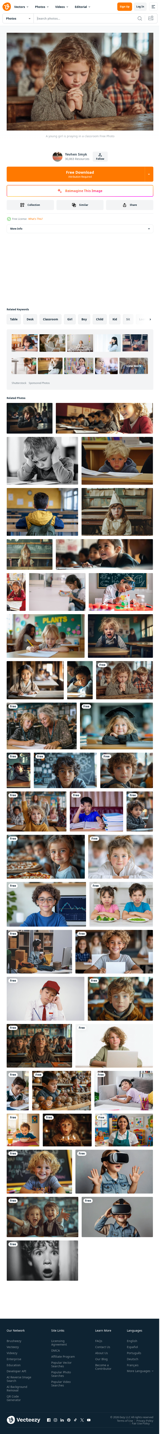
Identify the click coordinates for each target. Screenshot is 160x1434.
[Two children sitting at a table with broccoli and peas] (121, 902)
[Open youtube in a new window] (88, 1418)
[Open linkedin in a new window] (62, 1418)
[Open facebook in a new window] (48, 1418)
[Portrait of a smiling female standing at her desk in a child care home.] (124, 1128)
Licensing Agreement (58, 1340)
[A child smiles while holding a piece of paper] (114, 949)
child (99, 317)
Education (14, 1363)
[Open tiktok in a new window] (75, 1418)
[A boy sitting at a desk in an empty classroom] (42, 510)
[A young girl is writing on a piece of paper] (46, 634)
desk (30, 317)
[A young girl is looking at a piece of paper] (16, 590)
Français (129, 1363)
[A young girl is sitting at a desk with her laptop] (104, 416)
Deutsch (129, 1357)
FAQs (97, 1339)
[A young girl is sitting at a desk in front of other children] (104, 552)
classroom (50, 317)
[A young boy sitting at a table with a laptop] (114, 1043)
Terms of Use (122, 1418)
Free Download (80, 174)
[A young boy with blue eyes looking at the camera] (65, 768)
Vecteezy (13, 1345)
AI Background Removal (17, 1386)
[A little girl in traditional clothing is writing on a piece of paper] (35, 678)
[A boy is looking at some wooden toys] (61, 1088)
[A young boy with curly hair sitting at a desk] (126, 768)
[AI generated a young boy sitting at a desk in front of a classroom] (29, 416)
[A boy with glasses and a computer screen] (46, 902)
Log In (140, 6)
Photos (40, 7)
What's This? (35, 219)
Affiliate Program (56, 1356)
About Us (100, 1351)
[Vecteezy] (6, 7)
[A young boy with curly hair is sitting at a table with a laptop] (139, 809)
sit (128, 317)
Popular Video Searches (60, 1385)
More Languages (135, 1369)
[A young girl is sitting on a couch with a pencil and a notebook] (123, 1088)
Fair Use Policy (138, 1421)
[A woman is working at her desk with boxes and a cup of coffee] (39, 949)
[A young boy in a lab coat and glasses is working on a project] (121, 590)
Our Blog (100, 1357)
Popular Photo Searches (60, 1375)
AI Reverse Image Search (16, 1377)
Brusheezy (14, 1339)
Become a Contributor (102, 1365)
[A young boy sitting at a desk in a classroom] (117, 459)
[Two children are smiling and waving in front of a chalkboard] (42, 1215)
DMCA (54, 1348)
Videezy (12, 1351)
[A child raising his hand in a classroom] (36, 809)
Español (129, 1345)
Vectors (19, 7)
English (129, 1339)
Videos (60, 7)
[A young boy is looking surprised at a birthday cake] (67, 1128)
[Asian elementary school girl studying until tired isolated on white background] (45, 997)
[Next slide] (143, 317)
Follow (100, 159)
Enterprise (14, 1357)
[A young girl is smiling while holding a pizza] (46, 855)
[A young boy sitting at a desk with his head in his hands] (80, 678)
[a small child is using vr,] (114, 1169)
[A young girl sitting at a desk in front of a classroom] (39, 1043)
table (14, 317)
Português (131, 1351)
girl (69, 317)
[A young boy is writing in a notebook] (18, 1088)
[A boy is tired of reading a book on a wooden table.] (96, 809)
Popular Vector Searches (60, 1366)
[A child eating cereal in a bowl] (23, 1128)
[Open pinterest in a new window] (68, 1418)
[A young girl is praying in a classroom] (124, 678)
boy (84, 317)
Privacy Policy (141, 1418)
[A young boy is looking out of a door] (42, 1258)
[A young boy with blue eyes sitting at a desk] (120, 997)
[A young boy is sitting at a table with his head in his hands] (42, 459)
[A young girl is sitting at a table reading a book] (57, 590)
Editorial (81, 7)
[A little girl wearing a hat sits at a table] (29, 552)
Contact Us (101, 1345)
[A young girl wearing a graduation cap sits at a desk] (116, 724)
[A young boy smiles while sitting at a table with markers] (39, 1169)
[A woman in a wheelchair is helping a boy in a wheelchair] (42, 724)
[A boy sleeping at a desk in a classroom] (18, 768)
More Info (16, 226)
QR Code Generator (14, 1396)
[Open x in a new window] (82, 1418)
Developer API (16, 1369)
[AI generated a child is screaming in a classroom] (120, 634)
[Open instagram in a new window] (55, 1418)
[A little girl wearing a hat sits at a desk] (117, 510)
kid (114, 317)
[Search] (139, 18)
